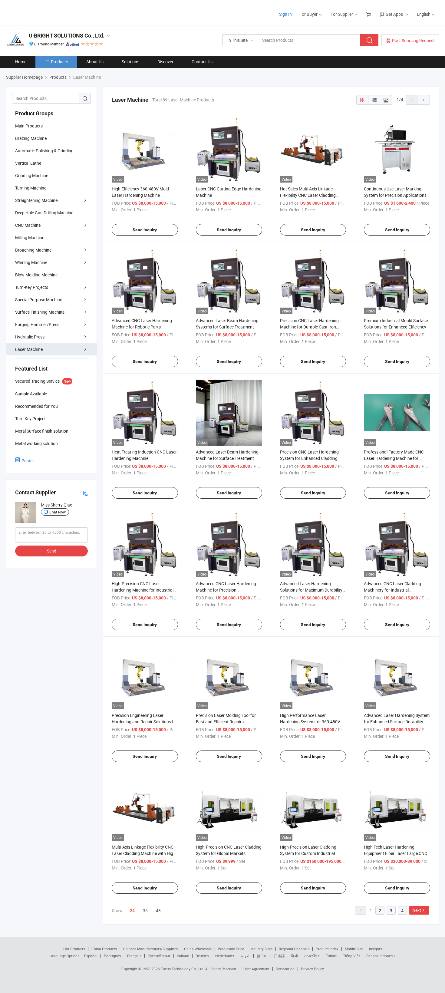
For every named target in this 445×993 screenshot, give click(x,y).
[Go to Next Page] (424, 99)
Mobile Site (354, 948)
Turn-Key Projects (31, 287)
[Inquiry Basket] (369, 14)
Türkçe (331, 955)
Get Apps (394, 14)
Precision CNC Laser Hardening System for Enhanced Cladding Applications (309, 458)
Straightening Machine (36, 200)
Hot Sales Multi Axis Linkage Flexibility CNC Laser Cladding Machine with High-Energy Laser (310, 195)
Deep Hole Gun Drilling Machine (44, 213)
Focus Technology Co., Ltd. (183, 968)
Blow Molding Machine (36, 275)
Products (59, 61)
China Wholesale (198, 948)
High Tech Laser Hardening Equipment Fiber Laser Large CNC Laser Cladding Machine (395, 853)
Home (20, 61)
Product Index (327, 948)
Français (134, 955)
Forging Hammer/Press (37, 324)
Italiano (183, 955)
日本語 (279, 955)
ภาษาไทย (312, 955)
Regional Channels (294, 948)
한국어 (262, 955)
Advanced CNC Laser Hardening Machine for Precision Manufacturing (226, 590)
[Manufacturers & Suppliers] (45, 12)
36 (145, 910)
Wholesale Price (231, 948)
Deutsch (202, 955)
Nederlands (224, 955)
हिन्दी (294, 955)
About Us (95, 61)
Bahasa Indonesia (381, 955)
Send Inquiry (145, 229)
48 (158, 910)
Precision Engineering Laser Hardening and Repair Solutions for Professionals (144, 721)
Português (112, 955)
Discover (165, 61)
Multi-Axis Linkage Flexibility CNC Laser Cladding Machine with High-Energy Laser (144, 853)
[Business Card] (85, 493)
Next (416, 910)
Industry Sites (261, 948)
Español (90, 955)
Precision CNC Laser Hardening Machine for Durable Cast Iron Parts (309, 327)
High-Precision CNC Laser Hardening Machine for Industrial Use (142, 590)
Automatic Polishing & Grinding (44, 150)
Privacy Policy (312, 968)
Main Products (29, 126)
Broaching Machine (33, 250)
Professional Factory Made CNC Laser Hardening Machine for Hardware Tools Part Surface (394, 458)
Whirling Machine (31, 262)
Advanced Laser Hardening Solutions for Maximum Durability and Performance (311, 590)
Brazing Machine (31, 138)
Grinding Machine (31, 175)
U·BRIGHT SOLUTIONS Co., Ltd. (66, 35)
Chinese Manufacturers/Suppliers (150, 948)
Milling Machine (29, 237)
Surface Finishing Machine (39, 312)
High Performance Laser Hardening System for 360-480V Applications (310, 721)
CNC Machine (28, 225)
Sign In (285, 14)
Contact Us (202, 61)
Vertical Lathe (28, 163)
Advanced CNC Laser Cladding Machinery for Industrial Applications (392, 590)
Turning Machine (30, 188)
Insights (375, 948)
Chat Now (57, 512)
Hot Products (74, 948)
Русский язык (159, 955)
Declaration (285, 968)
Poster (27, 461)
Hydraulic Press (29, 337)
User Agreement (256, 968)
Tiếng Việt (351, 955)
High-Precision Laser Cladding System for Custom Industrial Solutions (308, 853)
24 (132, 910)
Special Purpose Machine (38, 299)
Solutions (130, 61)
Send (51, 551)
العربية (245, 955)
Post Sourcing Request (413, 40)
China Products (104, 948)
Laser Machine (29, 349)
